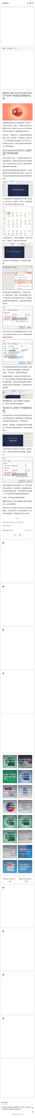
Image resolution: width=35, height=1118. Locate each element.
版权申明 (16, 1107)
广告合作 (22, 1107)
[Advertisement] (17, 27)
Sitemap (28, 1107)
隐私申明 (10, 1107)
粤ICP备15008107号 (15, 1109)
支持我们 (5, 1109)
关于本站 (3, 1107)
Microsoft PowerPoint (9, 522)
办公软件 (9, 48)
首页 (4, 48)
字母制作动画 (7, 525)
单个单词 (20, 522)
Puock (20, 1114)
